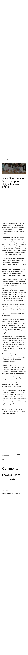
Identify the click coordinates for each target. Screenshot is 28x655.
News (18, 454)
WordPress (17, 493)
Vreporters (5, 159)
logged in (12, 479)
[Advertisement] (14, 14)
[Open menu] (25, 159)
